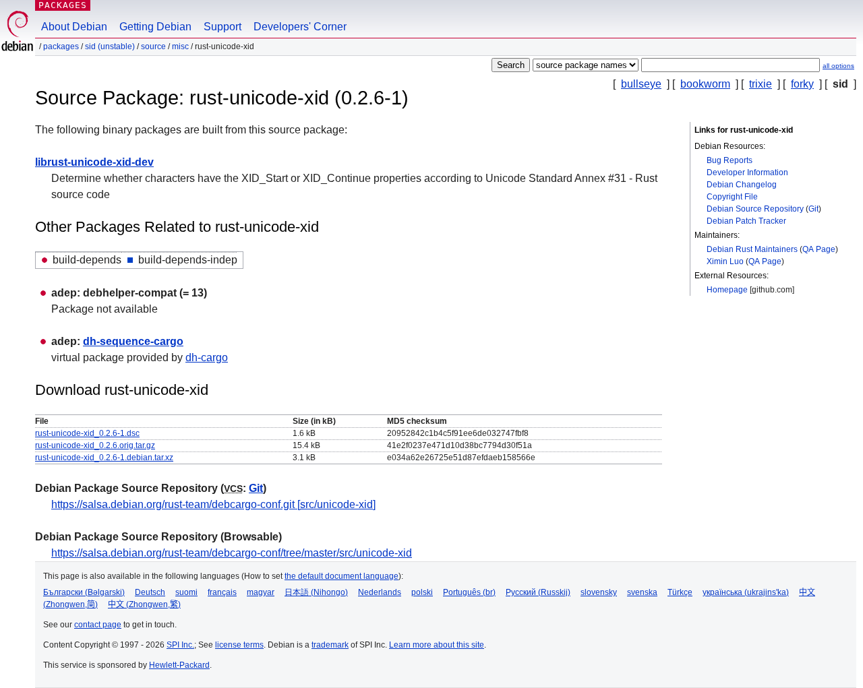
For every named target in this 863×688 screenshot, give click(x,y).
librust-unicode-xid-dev (94, 162)
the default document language (341, 576)
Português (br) (469, 592)
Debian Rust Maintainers (752, 249)
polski (422, 592)
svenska (642, 592)
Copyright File (732, 196)
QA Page (818, 249)
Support (222, 26)
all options (838, 65)
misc (180, 46)
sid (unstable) (110, 46)
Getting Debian (155, 26)
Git (813, 209)
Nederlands (379, 592)
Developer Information (747, 172)
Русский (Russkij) (538, 592)
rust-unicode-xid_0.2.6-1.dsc (87, 433)
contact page (97, 624)
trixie (760, 84)
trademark (330, 645)
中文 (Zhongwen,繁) (144, 604)
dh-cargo (206, 357)
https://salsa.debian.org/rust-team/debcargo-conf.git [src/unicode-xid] (213, 504)
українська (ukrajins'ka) (746, 592)
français (222, 592)
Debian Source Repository (755, 209)
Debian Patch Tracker (746, 221)
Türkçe (679, 592)
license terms (239, 645)
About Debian (74, 26)
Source (153, 46)
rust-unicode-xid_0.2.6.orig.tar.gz (95, 445)
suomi (186, 592)
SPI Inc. (180, 645)
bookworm (705, 84)
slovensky (599, 592)
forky (802, 84)
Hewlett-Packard (179, 665)
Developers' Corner (300, 26)
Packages (62, 5)
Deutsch (150, 592)
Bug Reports (729, 160)
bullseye (641, 84)
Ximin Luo (725, 261)
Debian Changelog (742, 184)
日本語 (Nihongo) (316, 592)
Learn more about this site (436, 645)
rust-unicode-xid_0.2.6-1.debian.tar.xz (104, 457)
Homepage (727, 289)
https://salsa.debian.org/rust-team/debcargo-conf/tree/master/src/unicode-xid (231, 553)
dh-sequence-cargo (133, 341)
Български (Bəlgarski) (84, 592)
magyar (260, 592)
